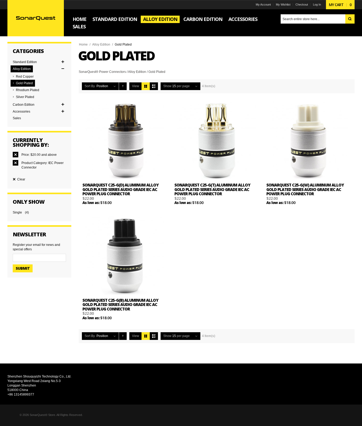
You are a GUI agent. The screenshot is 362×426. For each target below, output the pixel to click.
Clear (21, 179)
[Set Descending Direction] (123, 86)
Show (167, 86)
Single (17, 212)
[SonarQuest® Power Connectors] (35, 18)
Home (83, 44)
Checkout (301, 4)
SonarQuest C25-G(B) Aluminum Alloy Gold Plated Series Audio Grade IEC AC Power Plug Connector (120, 305)
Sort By (90, 86)
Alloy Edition (101, 44)
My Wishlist (283, 4)
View (135, 86)
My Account (263, 4)
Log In (317, 4)
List (154, 86)
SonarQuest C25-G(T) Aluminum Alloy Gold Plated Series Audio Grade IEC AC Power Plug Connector (212, 189)
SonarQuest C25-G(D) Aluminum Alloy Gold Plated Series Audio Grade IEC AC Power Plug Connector (120, 189)
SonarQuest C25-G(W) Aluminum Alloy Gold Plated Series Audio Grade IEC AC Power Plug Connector (305, 189)
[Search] (350, 19)
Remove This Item (15, 154)
